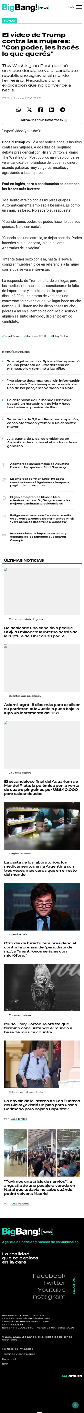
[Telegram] (62, 109)
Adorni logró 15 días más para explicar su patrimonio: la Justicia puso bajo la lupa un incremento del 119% (42, 708)
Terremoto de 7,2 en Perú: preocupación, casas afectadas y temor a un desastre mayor (43, 423)
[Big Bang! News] (25, 8)
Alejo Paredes (20, 1203)
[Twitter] (29, 109)
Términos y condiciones (18, 1354)
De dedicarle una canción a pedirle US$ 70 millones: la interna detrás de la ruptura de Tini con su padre (40, 632)
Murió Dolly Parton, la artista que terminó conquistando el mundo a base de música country (38, 1028)
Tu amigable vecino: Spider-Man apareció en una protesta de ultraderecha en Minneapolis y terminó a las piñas (43, 365)
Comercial (9, 1359)
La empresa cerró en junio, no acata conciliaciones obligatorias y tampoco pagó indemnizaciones (39, 482)
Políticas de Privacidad (17, 1348)
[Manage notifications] (75, 1405)
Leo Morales (19, 1119)
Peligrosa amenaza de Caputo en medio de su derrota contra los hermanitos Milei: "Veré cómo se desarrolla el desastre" (42, 519)
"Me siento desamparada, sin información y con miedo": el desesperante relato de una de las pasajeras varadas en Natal (43, 384)
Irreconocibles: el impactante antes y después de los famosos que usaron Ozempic (38, 537)
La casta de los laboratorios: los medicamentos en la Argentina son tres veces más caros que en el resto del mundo (40, 868)
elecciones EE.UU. (36, 336)
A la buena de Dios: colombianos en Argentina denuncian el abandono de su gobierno (42, 442)
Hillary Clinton (60, 336)
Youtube (52, 1289)
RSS (5, 1364)
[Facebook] (40, 109)
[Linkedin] (51, 109)
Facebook (49, 1275)
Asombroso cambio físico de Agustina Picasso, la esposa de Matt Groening (39, 465)
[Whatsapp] (18, 109)
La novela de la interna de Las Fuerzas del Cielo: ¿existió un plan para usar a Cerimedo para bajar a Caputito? (42, 1105)
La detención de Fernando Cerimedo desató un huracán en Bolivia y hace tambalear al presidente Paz (39, 403)
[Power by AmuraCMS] (72, 1376)
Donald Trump (12, 336)
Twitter (54, 1282)
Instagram (48, 1296)
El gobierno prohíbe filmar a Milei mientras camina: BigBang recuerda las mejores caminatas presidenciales (40, 500)
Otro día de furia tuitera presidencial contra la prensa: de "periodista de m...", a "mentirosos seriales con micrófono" (40, 949)
